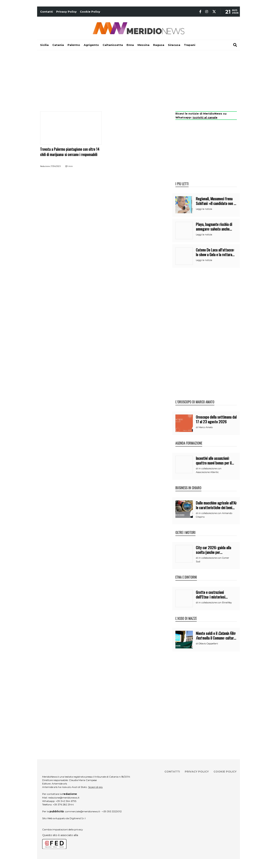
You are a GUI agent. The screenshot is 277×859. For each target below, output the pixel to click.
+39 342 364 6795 (66, 801)
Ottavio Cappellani (208, 643)
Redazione (45, 166)
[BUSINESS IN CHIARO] (188, 483)
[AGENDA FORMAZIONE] (188, 438)
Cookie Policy (90, 11)
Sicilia (44, 45)
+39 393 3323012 (112, 811)
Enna (130, 45)
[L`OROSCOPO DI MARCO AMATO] (194, 397)
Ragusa (158, 45)
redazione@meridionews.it (63, 797)
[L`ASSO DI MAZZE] (186, 614)
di (197, 427)
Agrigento (91, 45)
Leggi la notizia (204, 209)
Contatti (46, 11)
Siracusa (174, 45)
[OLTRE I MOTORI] (185, 528)
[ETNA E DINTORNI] (186, 572)
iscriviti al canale (205, 117)
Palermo (74, 45)
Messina (143, 45)
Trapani (189, 45)
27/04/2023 (55, 166)
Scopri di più (95, 787)
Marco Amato (206, 427)
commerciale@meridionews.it (82, 811)
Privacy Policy (66, 11)
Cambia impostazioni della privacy (62, 829)
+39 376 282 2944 (63, 804)
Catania (58, 45)
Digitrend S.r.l (78, 818)
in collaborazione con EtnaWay (215, 602)
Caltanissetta (113, 45)
